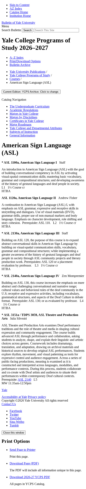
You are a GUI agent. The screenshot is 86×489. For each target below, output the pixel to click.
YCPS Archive (31, 91)
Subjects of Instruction (24, 131)
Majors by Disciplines (23, 117)
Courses (15, 79)
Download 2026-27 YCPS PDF (30, 477)
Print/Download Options (25, 61)
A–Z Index (17, 57)
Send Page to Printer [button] (22, 449)
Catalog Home (19, 12)
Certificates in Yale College (27, 121)
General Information (22, 135)
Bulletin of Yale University (18, 22)
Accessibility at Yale (14, 397)
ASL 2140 (24, 379)
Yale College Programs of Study (30, 75)
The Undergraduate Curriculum (29, 106)
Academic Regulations (24, 110)
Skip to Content (19, 5)
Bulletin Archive (20, 65)
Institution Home (20, 15)
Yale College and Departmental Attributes (36, 128)
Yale (4, 390)
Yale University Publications (27, 71)
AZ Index (16, 8)
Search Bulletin (11, 30)
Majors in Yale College (24, 113)
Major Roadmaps (20, 124)
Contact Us (9, 404)
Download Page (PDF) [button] (24, 463)
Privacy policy (37, 397)
